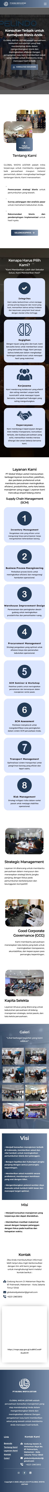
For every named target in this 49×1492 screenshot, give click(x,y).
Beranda (8, 1443)
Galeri (7, 1458)
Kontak (7, 1454)
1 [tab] (23, 87)
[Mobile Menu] (45, 3)
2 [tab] (26, 87)
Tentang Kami (11, 1447)
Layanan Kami (11, 1450)
